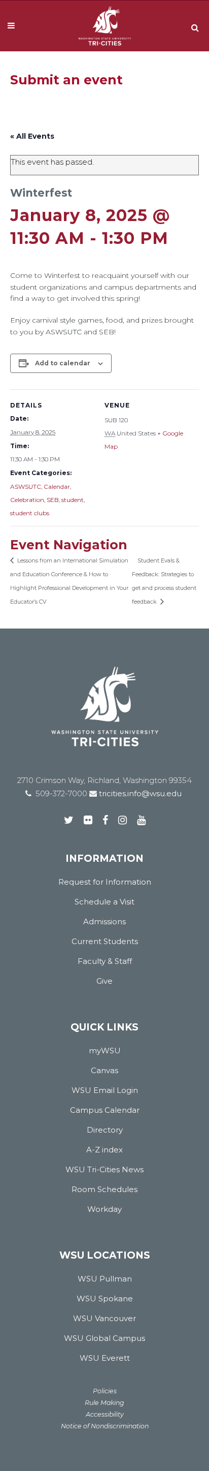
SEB (53, 500)
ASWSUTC (25, 486)
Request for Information (104, 882)
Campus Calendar (105, 1110)
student (72, 500)
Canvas (104, 1070)
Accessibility (105, 1414)
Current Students (105, 941)
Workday (104, 1209)
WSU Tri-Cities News (104, 1169)
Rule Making (104, 1402)
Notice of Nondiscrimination (105, 1426)
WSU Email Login (105, 1090)
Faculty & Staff (105, 961)
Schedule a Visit (104, 901)
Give (104, 981)
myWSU (105, 1050)
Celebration (27, 500)
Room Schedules (104, 1189)
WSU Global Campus (104, 1338)
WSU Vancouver (104, 1318)
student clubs (29, 513)
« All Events (32, 136)
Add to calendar (62, 363)
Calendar (57, 486)
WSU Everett (105, 1358)
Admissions (104, 921)
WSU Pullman (105, 1279)
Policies (105, 1391)
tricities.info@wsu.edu (139, 793)
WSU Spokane (105, 1298)
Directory (105, 1130)
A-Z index (104, 1149)
